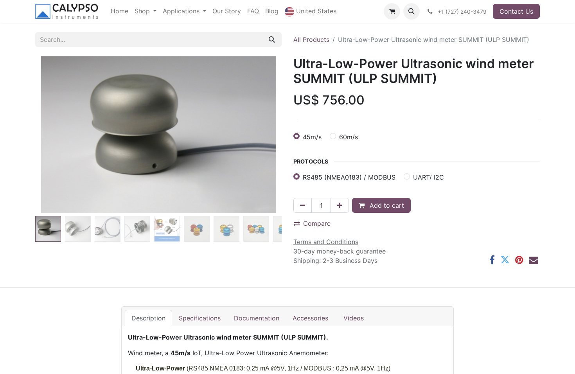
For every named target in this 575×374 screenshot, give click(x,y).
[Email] (533, 259)
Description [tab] (148, 318)
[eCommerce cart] (392, 11)
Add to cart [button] (386, 205)
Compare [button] (317, 223)
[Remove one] (302, 205)
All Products (311, 39)
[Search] (272, 39)
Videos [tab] (353, 318)
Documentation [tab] (256, 318)
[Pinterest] (519, 259)
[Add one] (340, 205)
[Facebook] (492, 259)
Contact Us (516, 11)
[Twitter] (505, 259)
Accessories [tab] (311, 318)
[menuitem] (119, 11)
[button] (311, 11)
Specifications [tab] (200, 318)
